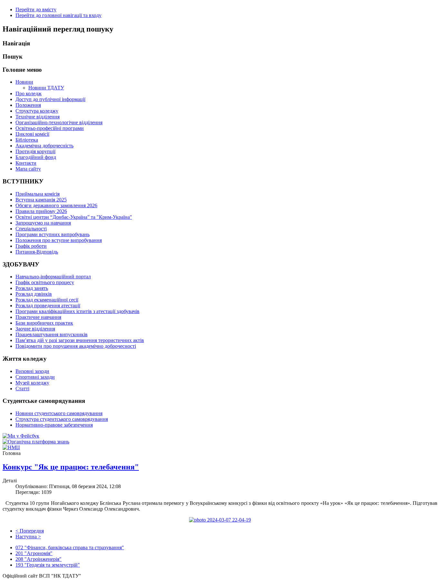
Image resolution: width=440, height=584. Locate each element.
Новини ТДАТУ (46, 87)
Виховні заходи (32, 371)
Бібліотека (26, 140)
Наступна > (28, 536)
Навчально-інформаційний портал (53, 276)
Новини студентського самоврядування (58, 413)
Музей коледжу (32, 382)
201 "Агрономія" (34, 553)
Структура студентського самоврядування (61, 419)
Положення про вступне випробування (58, 240)
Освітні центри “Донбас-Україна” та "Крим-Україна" (73, 217)
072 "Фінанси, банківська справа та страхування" (69, 547)
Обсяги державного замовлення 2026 (56, 205)
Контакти (25, 163)
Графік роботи (31, 246)
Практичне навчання (38, 317)
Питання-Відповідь (36, 252)
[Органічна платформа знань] (36, 441)
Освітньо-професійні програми (49, 128)
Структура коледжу (36, 111)
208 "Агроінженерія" (38, 559)
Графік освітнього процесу (44, 282)
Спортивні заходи (35, 377)
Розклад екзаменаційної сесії (46, 299)
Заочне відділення (35, 328)
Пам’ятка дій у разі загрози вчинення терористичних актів (79, 340)
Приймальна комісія (37, 194)
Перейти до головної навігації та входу (58, 15)
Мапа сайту (28, 168)
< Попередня (29, 530)
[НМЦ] (11, 447)
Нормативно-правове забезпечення (54, 425)
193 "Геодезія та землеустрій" (47, 565)
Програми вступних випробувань (52, 234)
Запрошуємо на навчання (43, 223)
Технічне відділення (37, 116)
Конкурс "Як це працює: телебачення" (71, 467)
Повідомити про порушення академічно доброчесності (75, 346)
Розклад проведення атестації (47, 305)
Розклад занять (31, 288)
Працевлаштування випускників (51, 334)
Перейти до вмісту (35, 9)
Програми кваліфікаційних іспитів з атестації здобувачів (77, 311)
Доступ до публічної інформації (50, 99)
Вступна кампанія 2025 (41, 199)
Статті (22, 388)
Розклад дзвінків (33, 294)
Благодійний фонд (35, 157)
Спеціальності (31, 228)
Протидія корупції (35, 151)
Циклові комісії (32, 134)
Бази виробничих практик (44, 323)
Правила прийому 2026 (41, 211)
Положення (28, 105)
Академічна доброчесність (44, 145)
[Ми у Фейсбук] (21, 436)
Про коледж (28, 93)
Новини (24, 82)
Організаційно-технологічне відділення (58, 122)
